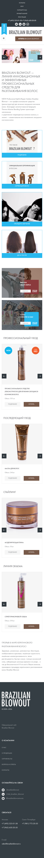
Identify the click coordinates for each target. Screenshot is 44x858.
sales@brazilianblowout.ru (11, 844)
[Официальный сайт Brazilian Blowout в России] (25, 32)
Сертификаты (7, 759)
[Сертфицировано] (22, 175)
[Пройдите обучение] (22, 209)
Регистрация (22, 17)
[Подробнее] (22, 144)
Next (40, 376)
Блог (22, 6)
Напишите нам (22, 10)
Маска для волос (12, 468)
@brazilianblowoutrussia (14, 798)
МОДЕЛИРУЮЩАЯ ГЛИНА (14, 542)
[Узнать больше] (22, 283)
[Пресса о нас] (22, 315)
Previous (4, 376)
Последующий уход (17, 418)
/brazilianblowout (12, 790)
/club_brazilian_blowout (15, 794)
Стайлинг (9, 492)
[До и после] (22, 244)
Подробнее (12, 404)
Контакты (22, 3)
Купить (31, 404)
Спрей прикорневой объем (16, 617)
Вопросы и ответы (9, 764)
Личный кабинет (22, 13)
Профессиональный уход (20, 338)
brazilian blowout (28, 39)
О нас (4, 747)
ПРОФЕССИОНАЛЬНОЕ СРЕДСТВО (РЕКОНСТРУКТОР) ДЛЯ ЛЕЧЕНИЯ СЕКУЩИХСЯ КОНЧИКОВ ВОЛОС (21, 391)
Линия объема (13, 566)
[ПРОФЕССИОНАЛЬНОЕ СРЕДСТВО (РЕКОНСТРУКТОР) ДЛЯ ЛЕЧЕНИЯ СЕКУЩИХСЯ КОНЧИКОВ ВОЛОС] (22, 55)
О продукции (7, 753)
